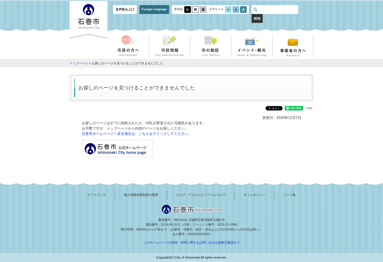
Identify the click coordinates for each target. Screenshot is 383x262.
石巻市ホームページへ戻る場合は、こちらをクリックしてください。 (137, 134)
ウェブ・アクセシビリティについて (201, 195)
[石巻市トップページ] (117, 154)
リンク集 (289, 195)
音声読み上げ (125, 9)
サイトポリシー (254, 195)
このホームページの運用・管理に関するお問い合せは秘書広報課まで (191, 242)
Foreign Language (154, 9)
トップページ (79, 63)
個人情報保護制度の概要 (141, 195)
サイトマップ (96, 195)
